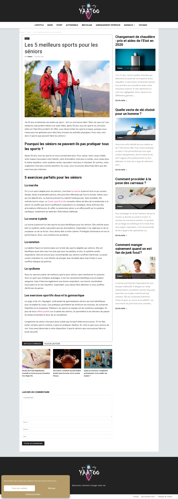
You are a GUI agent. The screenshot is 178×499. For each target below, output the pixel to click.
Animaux (128, 25)
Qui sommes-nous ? (148, 496)
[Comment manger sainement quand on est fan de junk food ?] (135, 268)
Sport (59, 25)
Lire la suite (120, 100)
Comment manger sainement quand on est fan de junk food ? (133, 249)
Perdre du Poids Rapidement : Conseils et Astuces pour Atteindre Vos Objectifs (36, 373)
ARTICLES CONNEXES (32, 344)
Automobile (72, 25)
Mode (50, 25)
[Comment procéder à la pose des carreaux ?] (135, 198)
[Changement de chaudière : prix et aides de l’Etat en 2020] (135, 60)
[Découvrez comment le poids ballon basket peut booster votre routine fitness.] (67, 358)
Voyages (143, 25)
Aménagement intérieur (108, 25)
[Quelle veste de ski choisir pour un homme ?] (135, 129)
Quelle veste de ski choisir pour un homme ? (135, 112)
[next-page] (27, 381)
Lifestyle (39, 25)
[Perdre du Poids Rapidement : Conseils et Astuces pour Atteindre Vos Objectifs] (36, 358)
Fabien (29, 57)
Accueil (22, 32)
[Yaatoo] (89, 11)
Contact (136, 496)
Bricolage (87, 25)
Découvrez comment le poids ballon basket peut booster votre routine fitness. (67, 373)
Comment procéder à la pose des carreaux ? (133, 181)
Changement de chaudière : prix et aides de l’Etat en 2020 (135, 41)
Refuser (52, 488)
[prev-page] (23, 381)
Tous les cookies (19, 488)
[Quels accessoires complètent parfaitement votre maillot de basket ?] (98, 358)
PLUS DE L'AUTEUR (52, 344)
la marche (75, 191)
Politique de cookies (33, 494)
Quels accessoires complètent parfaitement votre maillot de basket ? (96, 373)
